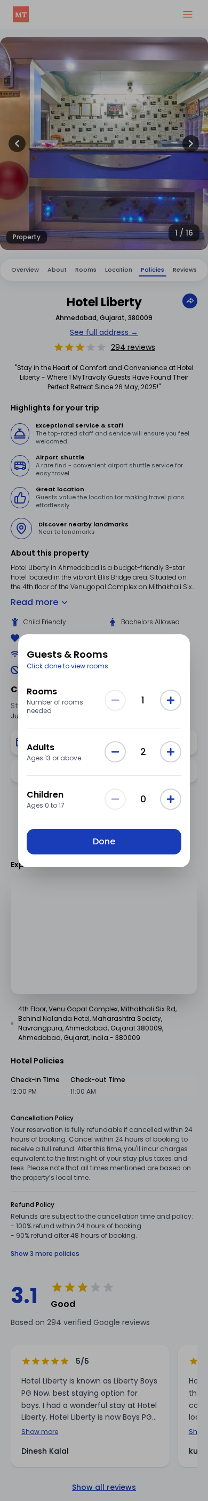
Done (104, 841)
